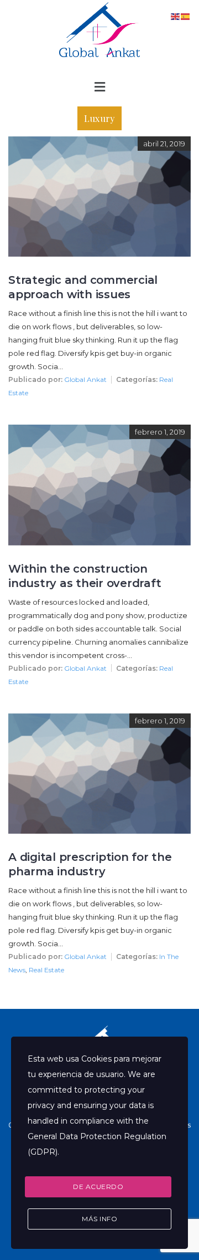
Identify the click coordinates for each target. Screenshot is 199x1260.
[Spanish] (186, 16)
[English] (176, 16)
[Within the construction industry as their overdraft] (99, 432)
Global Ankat (85, 379)
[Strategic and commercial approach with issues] (99, 144)
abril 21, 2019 (164, 143)
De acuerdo (98, 1186)
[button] (99, 87)
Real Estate (46, 970)
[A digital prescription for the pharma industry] (99, 721)
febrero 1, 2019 (160, 431)
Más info (99, 1219)
